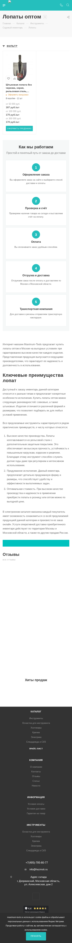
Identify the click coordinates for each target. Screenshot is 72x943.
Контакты (36, 771)
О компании (36, 767)
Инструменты (36, 718)
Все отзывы (9, 560)
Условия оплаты (36, 804)
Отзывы (36, 776)
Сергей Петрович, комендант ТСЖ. (20, 579)
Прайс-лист (36, 749)
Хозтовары (36, 727)
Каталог (36, 711)
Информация (36, 797)
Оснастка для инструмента (36, 723)
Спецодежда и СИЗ (36, 742)
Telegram (36, 896)
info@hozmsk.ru (38, 869)
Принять (36, 936)
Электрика (36, 737)
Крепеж (36, 732)
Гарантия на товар (36, 813)
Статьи (36, 781)
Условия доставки (36, 808)
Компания (36, 760)
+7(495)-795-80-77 (37, 862)
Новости (36, 785)
